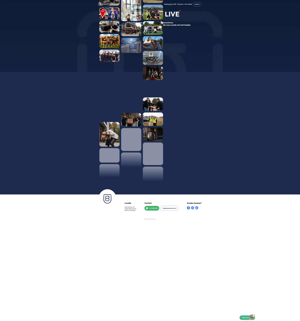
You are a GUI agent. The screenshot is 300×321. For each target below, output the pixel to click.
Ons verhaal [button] (188, 4)
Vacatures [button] (180, 4)
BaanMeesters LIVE (170, 4)
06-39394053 (153, 208)
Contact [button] (197, 4)
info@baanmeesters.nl (169, 208)
